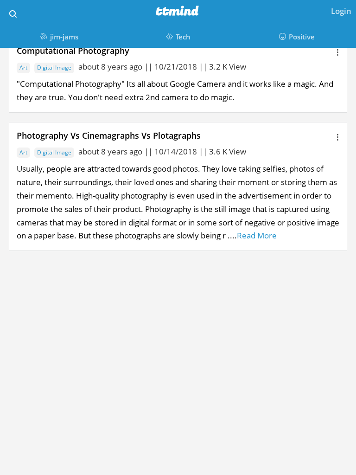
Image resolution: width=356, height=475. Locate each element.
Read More (257, 235)
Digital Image (54, 67)
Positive (302, 36)
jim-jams (64, 36)
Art (23, 67)
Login (341, 11)
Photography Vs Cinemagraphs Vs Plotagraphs (109, 135)
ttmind (177, 11)
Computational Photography (73, 50)
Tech (183, 36)
